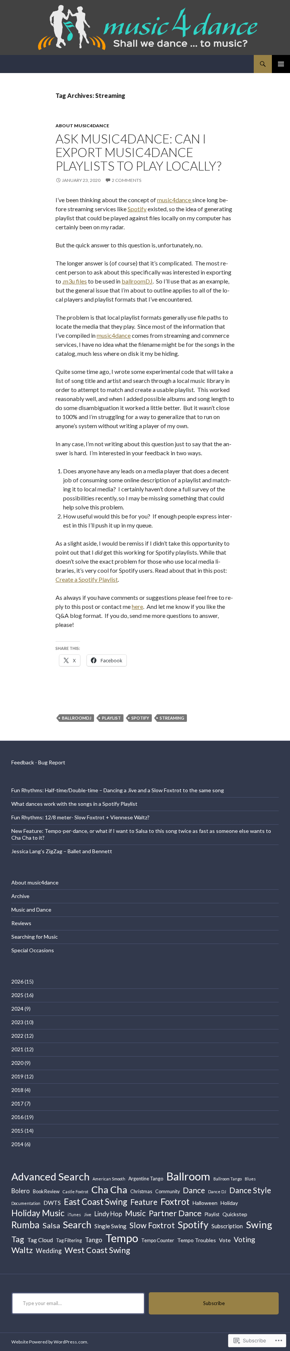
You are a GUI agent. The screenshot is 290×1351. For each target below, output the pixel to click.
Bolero (20, 1190)
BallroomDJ (76, 717)
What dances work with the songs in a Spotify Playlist (74, 804)
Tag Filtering (69, 1240)
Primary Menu (281, 64)
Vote (225, 1240)
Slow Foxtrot (152, 1225)
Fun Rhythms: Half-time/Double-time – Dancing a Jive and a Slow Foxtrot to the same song (117, 790)
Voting (244, 1239)
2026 (17, 981)
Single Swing (110, 1226)
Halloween (205, 1203)
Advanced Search (50, 1176)
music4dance (174, 199)
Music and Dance (31, 909)
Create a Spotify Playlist (87, 579)
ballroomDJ (137, 281)
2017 (17, 1103)
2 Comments (126, 180)
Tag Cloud (40, 1240)
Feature (143, 1201)
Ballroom (188, 1176)
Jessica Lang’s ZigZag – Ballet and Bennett (61, 851)
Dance (194, 1190)
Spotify (137, 208)
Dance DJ (217, 1191)
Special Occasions (32, 950)
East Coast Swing (95, 1202)
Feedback (22, 762)
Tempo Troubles (196, 1240)
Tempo (121, 1237)
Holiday (229, 1203)
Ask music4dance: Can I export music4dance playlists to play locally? (138, 152)
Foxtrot (175, 1201)
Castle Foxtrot (75, 1191)
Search (77, 1224)
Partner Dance (175, 1213)
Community (167, 1191)
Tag (17, 1239)
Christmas (141, 1191)
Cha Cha (109, 1189)
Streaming (172, 717)
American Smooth (109, 1178)
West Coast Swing (97, 1250)
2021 (17, 1049)
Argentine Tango (145, 1179)
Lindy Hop (108, 1213)
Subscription (227, 1226)
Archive (20, 896)
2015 (17, 1130)
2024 (17, 1008)
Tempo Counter (157, 1240)
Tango (93, 1239)
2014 (17, 1144)
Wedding (49, 1250)
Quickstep (234, 1214)
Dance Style (250, 1190)
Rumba (25, 1224)
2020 (17, 1063)
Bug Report (51, 762)
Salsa (51, 1225)
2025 (17, 995)
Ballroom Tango (227, 1178)
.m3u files (74, 281)
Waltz (22, 1250)
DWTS (52, 1202)
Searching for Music (34, 936)
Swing (259, 1224)
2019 (17, 1076)
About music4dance (82, 125)
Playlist (111, 717)
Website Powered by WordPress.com (49, 1342)
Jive (87, 1214)
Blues (250, 1178)
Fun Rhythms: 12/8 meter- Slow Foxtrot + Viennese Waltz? (80, 817)
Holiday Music (38, 1213)
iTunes (74, 1214)
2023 (17, 1022)
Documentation (25, 1203)
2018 (17, 1090)
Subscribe (214, 1303)
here (137, 606)
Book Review (46, 1191)
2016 (17, 1117)
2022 (17, 1035)
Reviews (21, 923)
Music (135, 1213)
